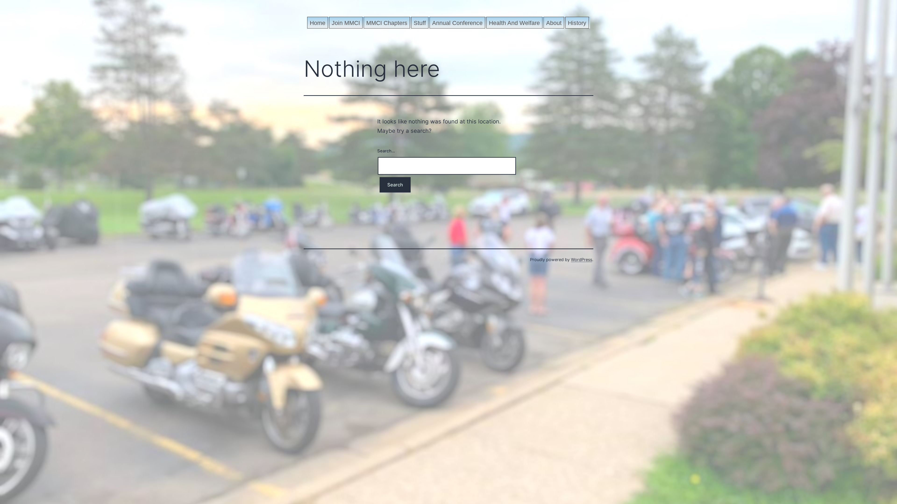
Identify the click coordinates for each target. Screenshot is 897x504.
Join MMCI (346, 23)
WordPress (581, 259)
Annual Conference (457, 23)
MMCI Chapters (386, 23)
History (577, 23)
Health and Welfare (514, 23)
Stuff (420, 23)
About (554, 23)
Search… (386, 150)
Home (317, 23)
